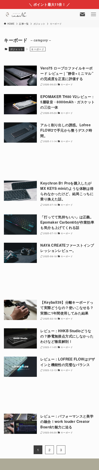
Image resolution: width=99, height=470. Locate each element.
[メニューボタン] (93, 14)
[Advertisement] (49, 162)
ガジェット (16, 49)
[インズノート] (16, 14)
